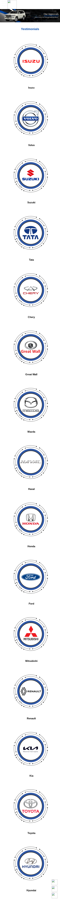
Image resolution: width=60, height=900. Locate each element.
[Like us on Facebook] (55, 882)
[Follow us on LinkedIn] (55, 889)
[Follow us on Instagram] (55, 895)
